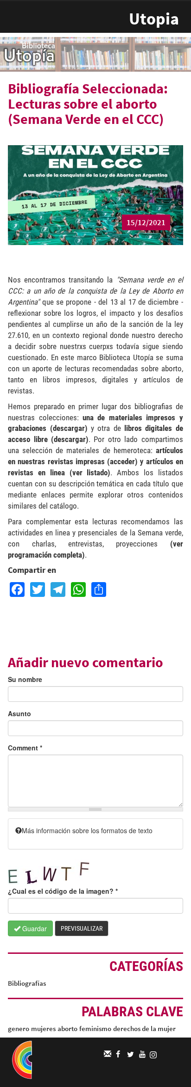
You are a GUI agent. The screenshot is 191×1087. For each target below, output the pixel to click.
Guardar (33, 928)
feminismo (95, 1028)
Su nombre (25, 679)
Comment (25, 747)
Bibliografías (27, 983)
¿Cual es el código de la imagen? (63, 891)
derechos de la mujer (144, 1028)
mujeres (43, 1028)
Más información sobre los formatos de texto (87, 830)
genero (18, 1028)
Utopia (154, 18)
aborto (67, 1028)
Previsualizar (81, 928)
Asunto (19, 713)
